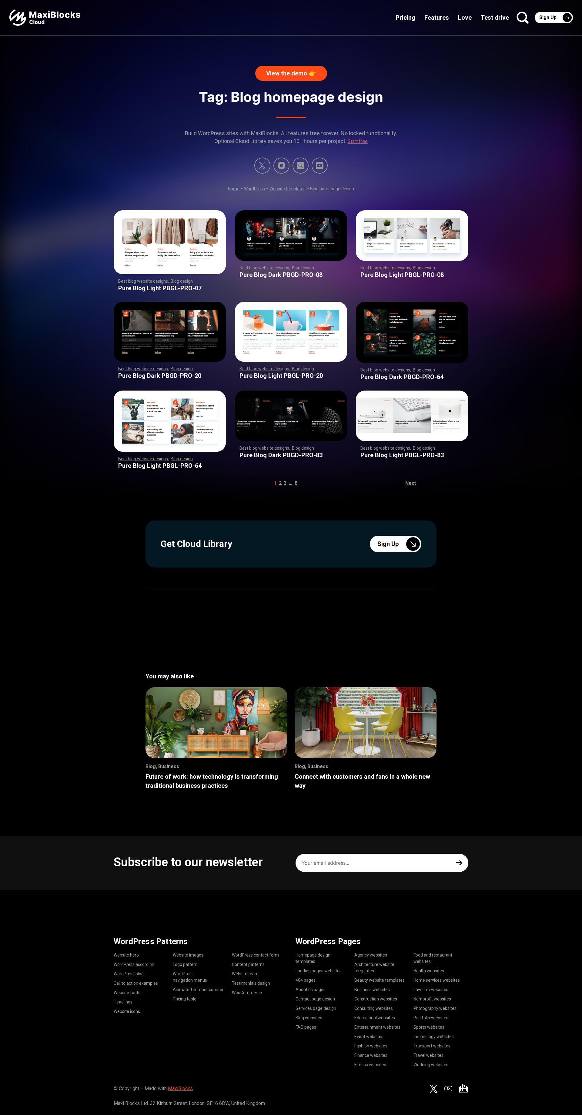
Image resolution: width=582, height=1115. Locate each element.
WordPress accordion (134, 964)
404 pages (306, 980)
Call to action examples (136, 983)
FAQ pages (306, 1027)
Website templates (287, 188)
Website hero (126, 955)
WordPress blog (129, 973)
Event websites (368, 1036)
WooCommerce (247, 992)
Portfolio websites (430, 1017)
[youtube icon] (448, 1088)
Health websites (428, 970)
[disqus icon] (281, 166)
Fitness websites (370, 1064)
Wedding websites (430, 1064)
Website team (245, 973)
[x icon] (262, 166)
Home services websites (436, 980)
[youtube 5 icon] (320, 166)
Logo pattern (185, 964)
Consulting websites (373, 1008)
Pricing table (184, 999)
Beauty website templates (379, 980)
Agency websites (370, 955)
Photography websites (435, 1008)
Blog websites (309, 1017)
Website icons (127, 1011)
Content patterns (248, 964)
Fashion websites (370, 1045)
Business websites (372, 989)
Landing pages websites (319, 970)
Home (233, 188)
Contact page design (315, 999)
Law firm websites (430, 989)
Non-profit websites (432, 999)
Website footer (128, 992)
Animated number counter (198, 989)
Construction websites (375, 999)
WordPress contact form (255, 955)
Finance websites (370, 1055)
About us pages (311, 989)
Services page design (316, 1008)
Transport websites (431, 1045)
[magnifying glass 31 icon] (301, 166)
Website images (188, 955)
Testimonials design (251, 983)
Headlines (123, 1002)
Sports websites (428, 1027)
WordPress (254, 188)
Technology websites (433, 1036)
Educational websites (374, 1017)
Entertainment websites (377, 1027)
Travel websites (428, 1055)
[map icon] (463, 1088)
